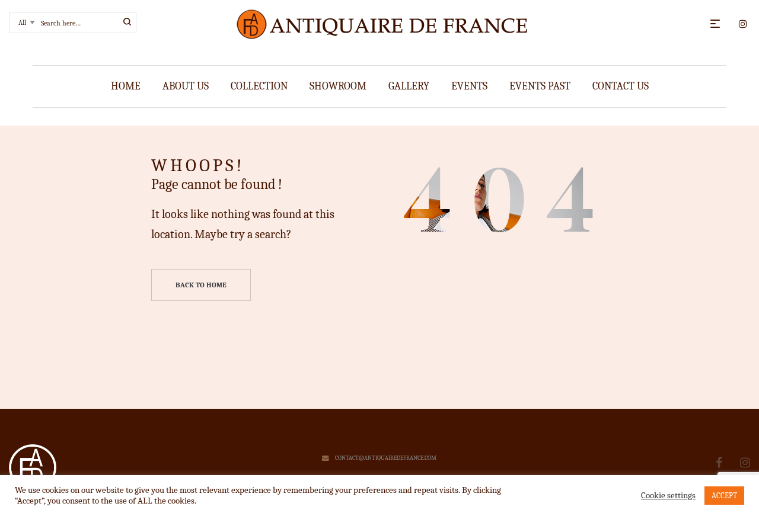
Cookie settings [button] (668, 496)
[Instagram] (745, 463)
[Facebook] (719, 463)
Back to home (201, 285)
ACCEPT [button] (724, 495)
